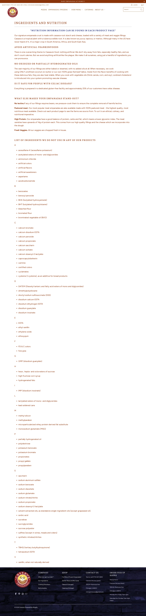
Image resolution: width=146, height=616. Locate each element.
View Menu (76, 10)
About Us (99, 10)
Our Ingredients (43, 581)
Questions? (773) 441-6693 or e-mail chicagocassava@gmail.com (25, 5)
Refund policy (42, 588)
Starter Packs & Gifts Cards (70, 581)
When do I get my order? (45, 577)
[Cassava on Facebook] (15, 594)
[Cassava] (12, 12)
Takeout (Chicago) (67, 584)
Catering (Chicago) (68, 588)
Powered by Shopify (31, 607)
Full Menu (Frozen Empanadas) (71, 577)
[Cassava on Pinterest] (19, 594)
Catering (89, 10)
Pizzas (44, 10)
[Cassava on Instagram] (22, 594)
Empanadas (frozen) (58, 10)
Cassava (22, 607)
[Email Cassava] (26, 594)
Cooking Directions (44, 584)
